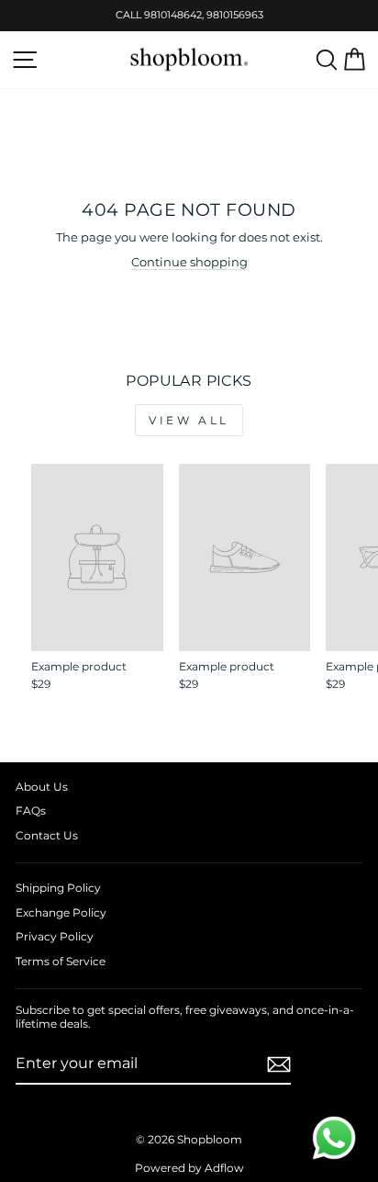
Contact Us (47, 835)
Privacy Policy (55, 936)
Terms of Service (61, 961)
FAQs (31, 810)
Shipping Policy (58, 888)
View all (189, 420)
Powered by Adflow (189, 1168)
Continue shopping (189, 262)
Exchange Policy (61, 912)
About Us (42, 787)
